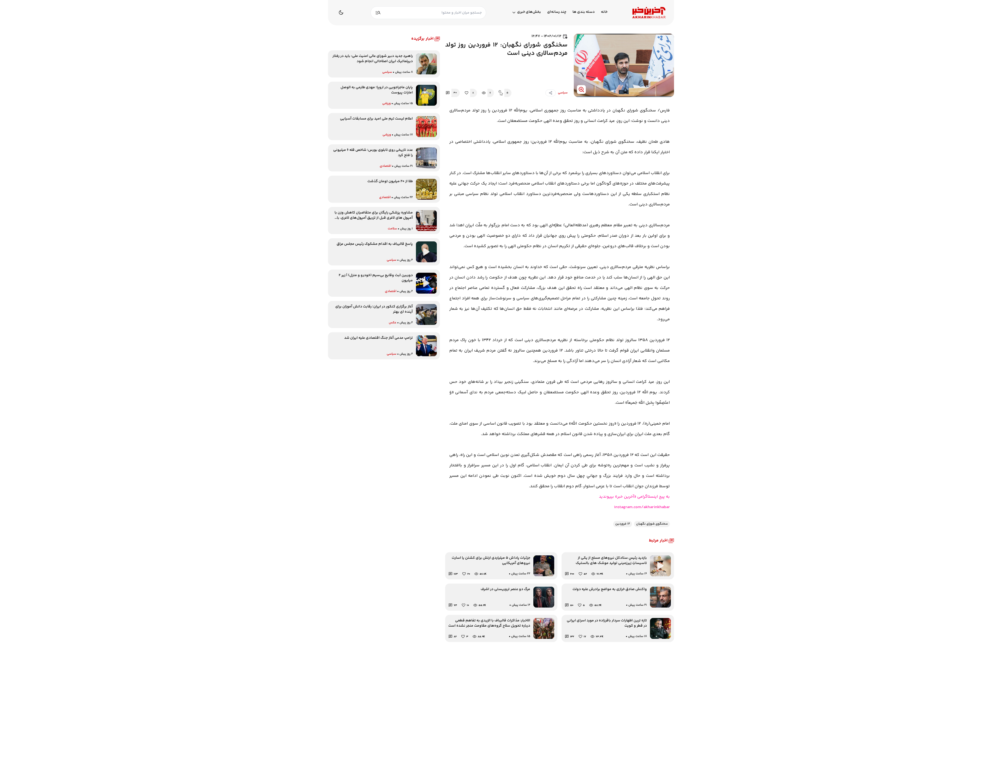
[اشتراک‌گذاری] (550, 93)
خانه (604, 12)
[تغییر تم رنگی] (341, 12)
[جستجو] (378, 12)
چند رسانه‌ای (556, 12)
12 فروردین (622, 523)
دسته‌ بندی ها (583, 12)
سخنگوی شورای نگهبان (652, 523)
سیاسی (563, 93)
